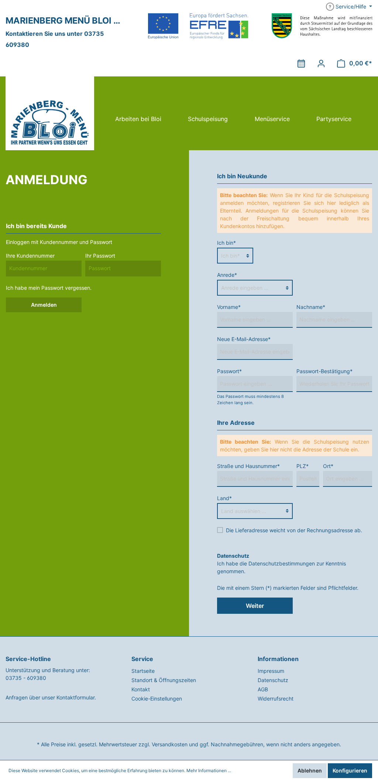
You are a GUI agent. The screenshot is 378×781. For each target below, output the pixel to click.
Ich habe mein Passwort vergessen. (49, 288)
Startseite (143, 671)
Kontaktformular (75, 697)
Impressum (271, 671)
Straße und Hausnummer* (248, 466)
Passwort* (229, 371)
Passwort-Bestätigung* (324, 371)
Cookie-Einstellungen (156, 698)
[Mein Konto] (321, 63)
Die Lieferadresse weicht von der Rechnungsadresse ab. (294, 530)
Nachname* (310, 307)
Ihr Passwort (100, 255)
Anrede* (227, 275)
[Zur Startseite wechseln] (50, 113)
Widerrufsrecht (275, 698)
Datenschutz (273, 680)
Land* (224, 498)
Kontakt (140, 689)
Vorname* (229, 307)
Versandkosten (170, 744)
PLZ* (302, 466)
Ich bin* (226, 243)
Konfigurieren (350, 770)
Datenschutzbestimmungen (281, 563)
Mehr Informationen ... (208, 770)
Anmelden (44, 305)
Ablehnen (310, 770)
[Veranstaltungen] (301, 63)
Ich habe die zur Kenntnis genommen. (281, 563)
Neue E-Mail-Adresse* (244, 339)
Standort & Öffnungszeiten (163, 680)
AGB (263, 689)
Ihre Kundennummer (30, 255)
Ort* (328, 466)
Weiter (255, 605)
